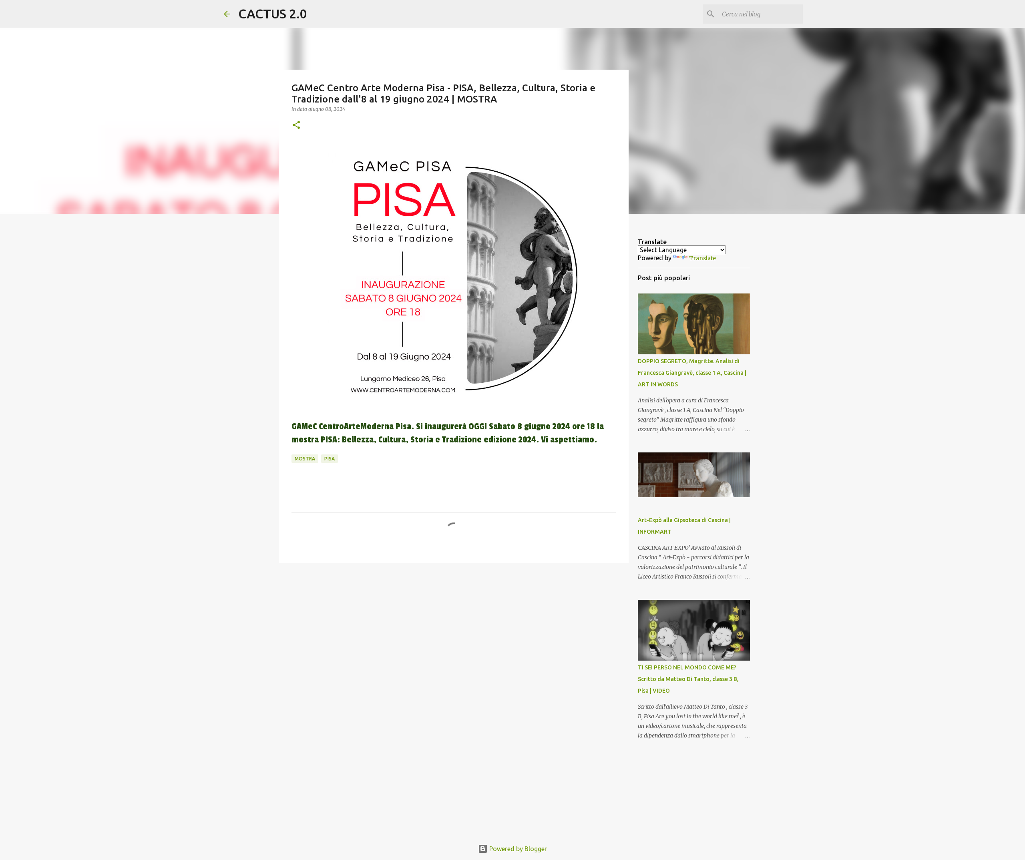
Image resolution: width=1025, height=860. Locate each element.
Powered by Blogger (517, 848)
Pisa (329, 458)
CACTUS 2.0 (272, 13)
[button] (296, 125)
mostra (305, 458)
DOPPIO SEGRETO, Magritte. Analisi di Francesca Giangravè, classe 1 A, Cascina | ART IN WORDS (692, 373)
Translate (702, 258)
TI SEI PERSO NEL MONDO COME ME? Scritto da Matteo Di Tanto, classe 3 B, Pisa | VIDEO (688, 679)
